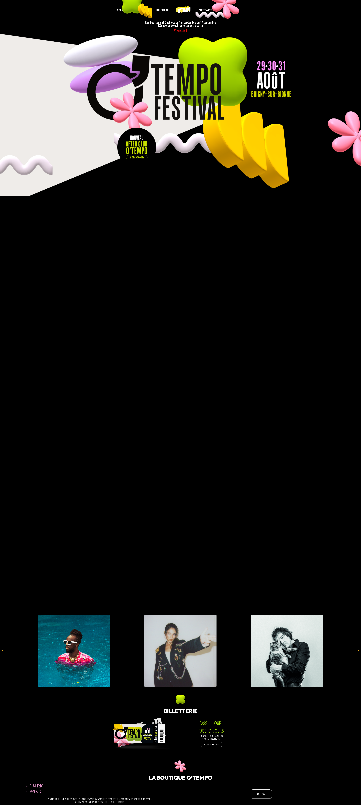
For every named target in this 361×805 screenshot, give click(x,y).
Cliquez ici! (180, 30)
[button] (2, 651)
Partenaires (205, 10)
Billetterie (162, 10)
